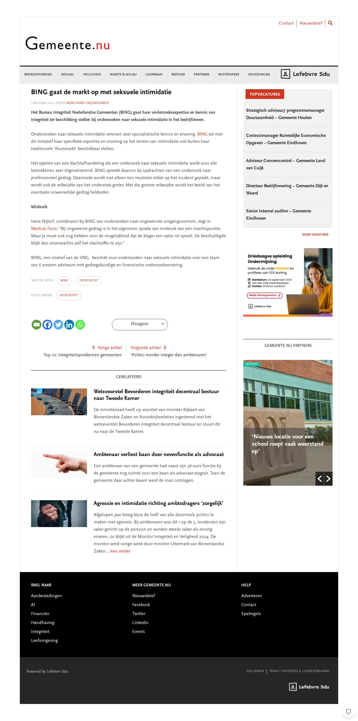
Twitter (138, 614)
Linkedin (140, 623)
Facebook (141, 605)
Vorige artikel (110, 348)
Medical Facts (44, 229)
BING (202, 134)
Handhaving (42, 623)
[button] (319, 479)
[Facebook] (47, 324)
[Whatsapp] (80, 324)
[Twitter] (58, 324)
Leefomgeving (44, 641)
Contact (286, 23)
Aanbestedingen (46, 596)
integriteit (89, 280)
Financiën (40, 614)
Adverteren (251, 596)
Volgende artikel (146, 348)
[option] (260, 423)
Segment (313, 364)
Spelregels (251, 614)
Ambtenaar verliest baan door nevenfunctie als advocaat (159, 454)
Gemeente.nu (67, 46)
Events (138, 632)
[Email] (36, 324)
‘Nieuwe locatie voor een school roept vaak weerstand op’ (260, 444)
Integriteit (68, 295)
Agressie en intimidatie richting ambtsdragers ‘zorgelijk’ (158, 503)
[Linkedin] (69, 324)
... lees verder (117, 551)
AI (33, 605)
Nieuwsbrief (311, 23)
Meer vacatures (315, 234)
